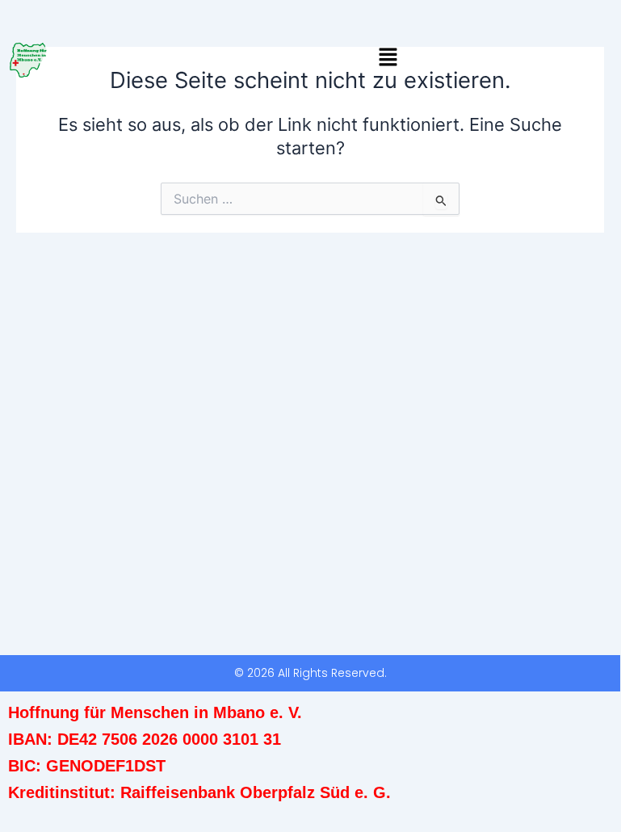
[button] (388, 57)
